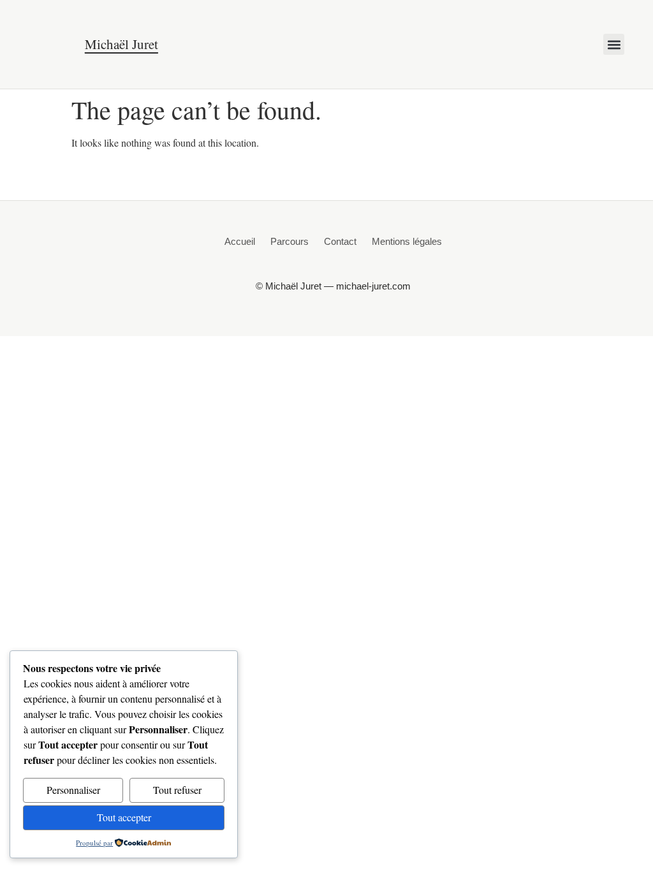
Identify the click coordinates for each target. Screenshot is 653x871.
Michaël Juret (121, 44)
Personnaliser (73, 789)
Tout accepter (124, 817)
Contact (340, 241)
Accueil (239, 241)
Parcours (289, 241)
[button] (613, 44)
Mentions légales (407, 241)
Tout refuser (177, 789)
